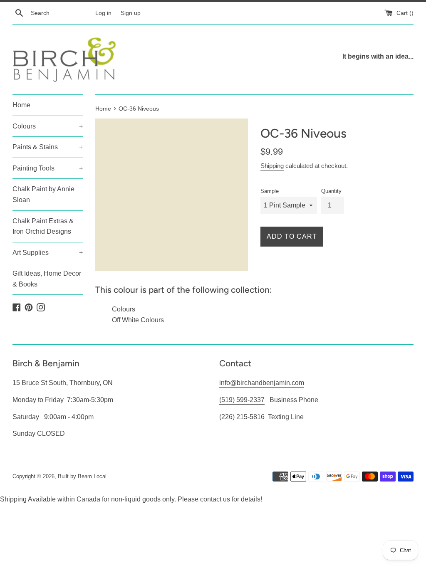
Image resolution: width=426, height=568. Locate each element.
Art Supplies (47, 252)
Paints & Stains (47, 147)
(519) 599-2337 (242, 399)
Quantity (331, 191)
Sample (269, 191)
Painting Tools (47, 168)
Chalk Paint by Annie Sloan (43, 194)
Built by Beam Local (82, 476)
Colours (47, 126)
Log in (103, 13)
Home (21, 105)
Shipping (272, 165)
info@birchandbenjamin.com (261, 382)
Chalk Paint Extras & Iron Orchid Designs (43, 226)
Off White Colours (138, 320)
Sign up (131, 13)
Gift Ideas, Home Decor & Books (46, 279)
